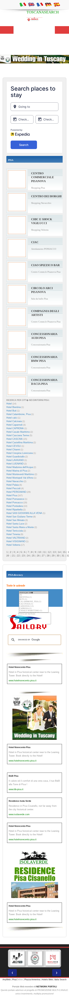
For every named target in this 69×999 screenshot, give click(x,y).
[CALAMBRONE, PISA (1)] (33, 602)
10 (39, 552)
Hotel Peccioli (13, 488)
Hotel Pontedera (14, 506)
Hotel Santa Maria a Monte (20, 527)
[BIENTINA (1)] (33, 597)
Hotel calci (11, 417)
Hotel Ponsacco (14, 502)
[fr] (39, 4)
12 (49, 552)
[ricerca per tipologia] (34, 614)
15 (64, 552)
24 (28, 555)
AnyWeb (6, 979)
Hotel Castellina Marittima (19, 442)
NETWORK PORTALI (46, 986)
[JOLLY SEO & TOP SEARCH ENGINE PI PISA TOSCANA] (17, 958)
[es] (56, 4)
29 (53, 555)
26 (38, 555)
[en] (31, 4)
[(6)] (33, 595)
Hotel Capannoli (14, 424)
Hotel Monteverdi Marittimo (20, 474)
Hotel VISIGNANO (15, 541)
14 (59, 552)
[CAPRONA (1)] (33, 608)
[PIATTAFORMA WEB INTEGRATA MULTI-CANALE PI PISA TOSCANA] (35, 958)
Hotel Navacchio (14, 481)
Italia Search (60, 979)
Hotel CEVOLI (13, 446)
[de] (48, 4)
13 (54, 552)
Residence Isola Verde (20, 801)
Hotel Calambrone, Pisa (18, 414)
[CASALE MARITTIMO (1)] (33, 611)
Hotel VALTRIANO (15, 537)
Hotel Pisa (11, 495)
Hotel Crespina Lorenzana (19, 453)
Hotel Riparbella (14, 509)
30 (58, 555)
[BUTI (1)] (33, 599)
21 (13, 555)
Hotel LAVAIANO (15, 460)
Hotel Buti (11, 410)
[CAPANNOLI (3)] (33, 606)
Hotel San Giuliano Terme (19, 516)
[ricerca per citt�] (33, 592)
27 (43, 555)
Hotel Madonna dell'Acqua (19, 467)
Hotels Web (47, 979)
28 (48, 555)
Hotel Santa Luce (15, 523)
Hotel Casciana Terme (17, 435)
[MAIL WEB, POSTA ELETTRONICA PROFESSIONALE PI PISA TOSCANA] (53, 958)
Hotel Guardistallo (15, 456)
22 (18, 555)
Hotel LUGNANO (15, 463)
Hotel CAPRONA (15, 428)
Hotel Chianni (13, 449)
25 (33, 555)
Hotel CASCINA (14, 439)
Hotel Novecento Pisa (19, 667)
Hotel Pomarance (15, 499)
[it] (22, 4)
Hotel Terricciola (14, 530)
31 (63, 555)
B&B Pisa (13, 776)
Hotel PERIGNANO (16, 492)
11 (44, 552)
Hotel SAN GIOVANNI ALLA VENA (24, 513)
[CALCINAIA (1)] (33, 604)
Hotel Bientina (13, 407)
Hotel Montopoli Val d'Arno (19, 477)
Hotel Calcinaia (14, 421)
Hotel (9, 403)
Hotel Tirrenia (13, 534)
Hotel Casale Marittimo (18, 432)
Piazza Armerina (32, 979)
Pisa (14, 979)
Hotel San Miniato (15, 520)
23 (23, 555)
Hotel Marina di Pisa (16, 470)
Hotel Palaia (12, 485)
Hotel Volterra (13, 545)
